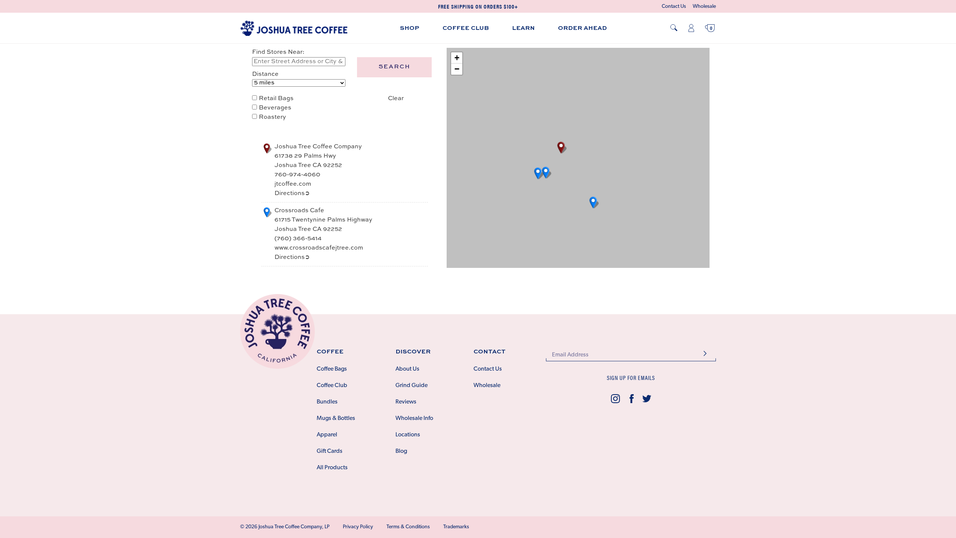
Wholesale (704, 6)
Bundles (327, 402)
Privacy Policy (358, 527)
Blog (401, 451)
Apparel (327, 435)
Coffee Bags (332, 369)
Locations (407, 435)
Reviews (405, 402)
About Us (407, 369)
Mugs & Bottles (336, 418)
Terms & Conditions (408, 527)
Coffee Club (466, 28)
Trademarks (456, 527)
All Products (332, 468)
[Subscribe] (705, 354)
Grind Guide (411, 386)
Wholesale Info (414, 418)
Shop (409, 28)
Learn (523, 28)
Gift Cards (329, 451)
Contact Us (674, 6)
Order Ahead (582, 28)
